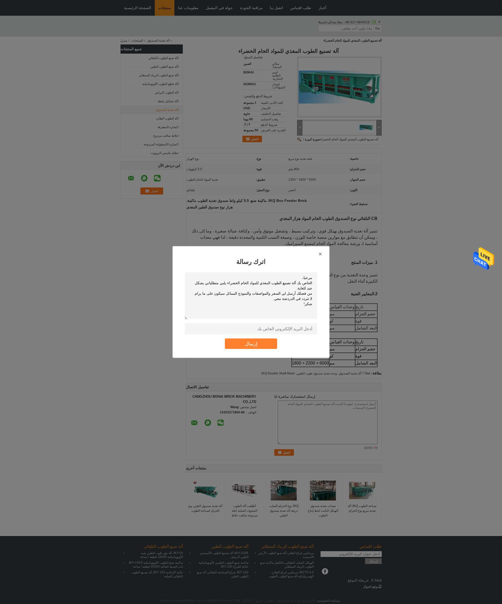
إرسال (251, 343)
